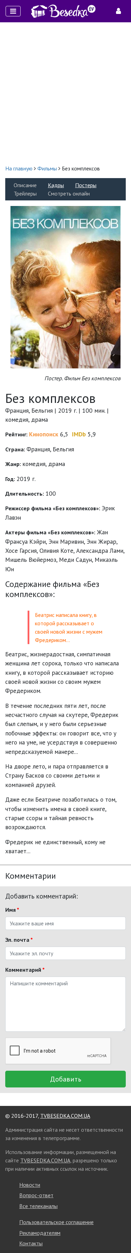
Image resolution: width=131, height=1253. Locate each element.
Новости (29, 1184)
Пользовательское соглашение (56, 1221)
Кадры (56, 185)
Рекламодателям (39, 1232)
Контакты (31, 1243)
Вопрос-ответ (36, 1195)
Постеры (85, 185)
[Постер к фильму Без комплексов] (65, 286)
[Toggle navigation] (13, 11)
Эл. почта (19, 939)
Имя (12, 909)
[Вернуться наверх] (119, 1232)
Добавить (65, 1079)
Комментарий (25, 969)
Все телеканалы (38, 1205)
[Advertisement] (65, 93)
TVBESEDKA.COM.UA (65, 1115)
